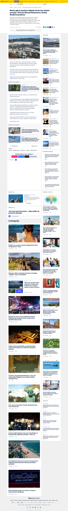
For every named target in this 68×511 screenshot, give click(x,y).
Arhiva (49, 504)
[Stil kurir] (28, 502)
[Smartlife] (40, 502)
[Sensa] (44, 502)
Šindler (10, 150)
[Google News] (40, 507)
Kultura (19, 7)
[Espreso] (22, 502)
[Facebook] (30, 507)
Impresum (19, 504)
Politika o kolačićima (28, 504)
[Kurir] (18, 502)
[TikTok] (38, 507)
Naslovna (11, 7)
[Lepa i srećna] (35, 502)
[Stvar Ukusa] (54, 502)
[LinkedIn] (33, 507)
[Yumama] (49, 502)
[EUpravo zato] (5, 1)
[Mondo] (14, 502)
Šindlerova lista (16, 150)
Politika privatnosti (44, 504)
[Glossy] (31, 502)
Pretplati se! (29, 203)
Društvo (15, 7)
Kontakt (23, 504)
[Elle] (26, 502)
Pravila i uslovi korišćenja (36, 504)
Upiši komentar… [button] (15, 216)
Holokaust (21, 118)
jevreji (27, 150)
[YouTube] (35, 507)
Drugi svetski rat (33, 150)
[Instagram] (28, 507)
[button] (38, 27)
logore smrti (12, 74)
